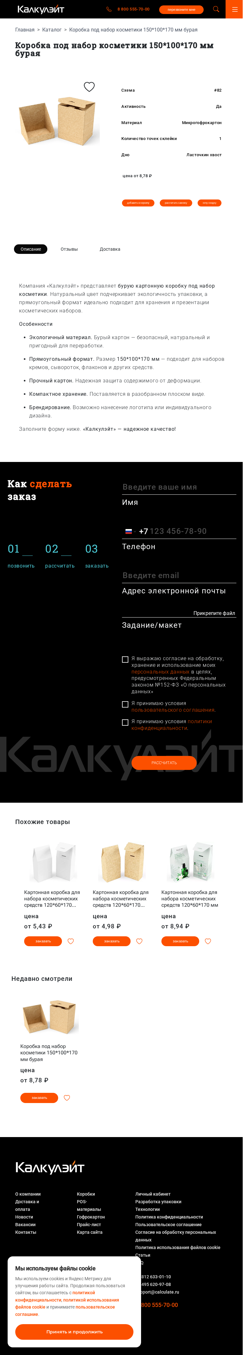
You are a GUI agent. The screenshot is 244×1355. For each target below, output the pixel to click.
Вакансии (25, 1224)
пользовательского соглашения (173, 710)
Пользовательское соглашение (168, 1224)
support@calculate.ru (157, 1292)
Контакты (25, 1232)
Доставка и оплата (27, 1205)
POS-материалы (89, 1205)
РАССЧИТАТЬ (164, 762)
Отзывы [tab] (69, 249)
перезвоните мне (181, 9)
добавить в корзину (138, 202)
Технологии (147, 1209)
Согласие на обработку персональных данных (175, 1236)
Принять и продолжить (74, 1332)
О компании (28, 1194)
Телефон (139, 546)
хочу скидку (209, 202)
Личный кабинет (153, 1194)
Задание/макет (152, 625)
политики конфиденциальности (172, 724)
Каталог (52, 30)
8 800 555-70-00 (134, 9)
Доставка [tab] (110, 249)
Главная (25, 30)
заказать (43, 941)
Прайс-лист (89, 1224)
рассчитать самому (176, 202)
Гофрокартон (91, 1216)
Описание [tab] (31, 249)
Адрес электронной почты (174, 590)
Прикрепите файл (214, 613)
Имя (130, 502)
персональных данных (161, 672)
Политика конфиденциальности (169, 1216)
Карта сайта (90, 1232)
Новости (24, 1216)
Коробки (86, 1194)
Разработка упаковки (158, 1201)
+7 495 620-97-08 (153, 1284)
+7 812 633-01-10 (153, 1276)
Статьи (142, 1255)
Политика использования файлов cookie (177, 1247)
